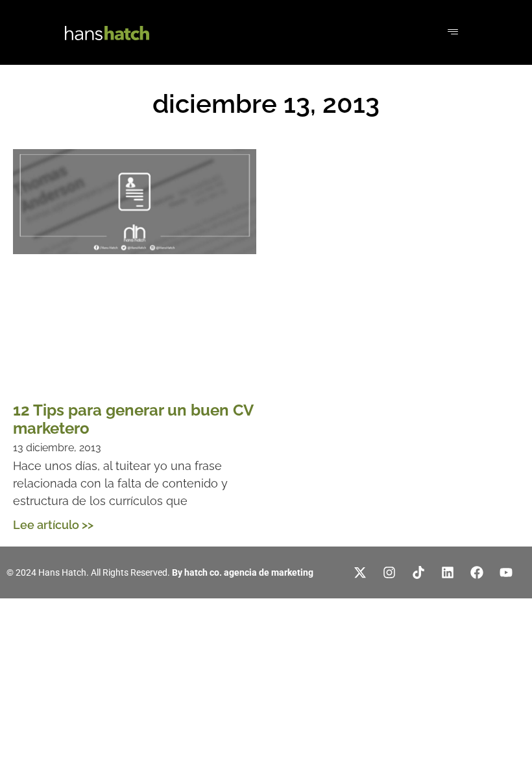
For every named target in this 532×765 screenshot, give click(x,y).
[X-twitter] (360, 572)
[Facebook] (477, 572)
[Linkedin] (448, 572)
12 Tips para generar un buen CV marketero (133, 419)
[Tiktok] (418, 572)
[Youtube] (506, 572)
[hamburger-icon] (452, 32)
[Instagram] (389, 572)
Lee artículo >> (53, 525)
